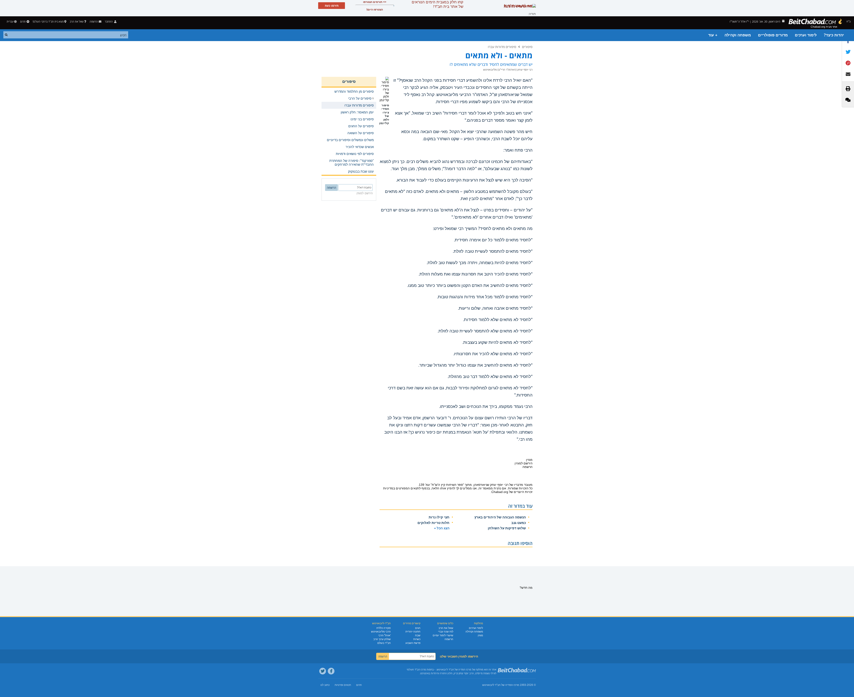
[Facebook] (331, 671)
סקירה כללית (383, 628)
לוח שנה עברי (445, 631)
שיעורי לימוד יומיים (443, 635)
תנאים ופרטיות (343, 685)
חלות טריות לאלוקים (433, 523)
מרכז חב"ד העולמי (416, 669)
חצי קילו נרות (439, 517)
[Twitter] (322, 671)
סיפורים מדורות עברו (502, 46)
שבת (417, 635)
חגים (417, 628)
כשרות (416, 639)
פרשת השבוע (412, 643)
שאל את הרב (77, 21)
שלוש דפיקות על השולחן (507, 528)
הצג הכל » (441, 528)
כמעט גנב (518, 523)
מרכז (516, 685)
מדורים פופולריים (773, 35)
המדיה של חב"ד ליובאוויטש (497, 685)
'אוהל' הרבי (384, 635)
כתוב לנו (325, 685)
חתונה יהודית (412, 631)
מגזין (480, 635)
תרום (23, 21)
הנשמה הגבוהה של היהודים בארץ (500, 517)
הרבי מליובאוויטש (381, 631)
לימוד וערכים (806, 35)
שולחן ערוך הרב (382, 639)
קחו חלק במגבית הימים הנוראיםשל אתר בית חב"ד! (437, 4)
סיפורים (527, 46)
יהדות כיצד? (834, 35)
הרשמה (449, 639)
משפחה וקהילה (738, 35)
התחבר (109, 21)
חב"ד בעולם (384, 643)
